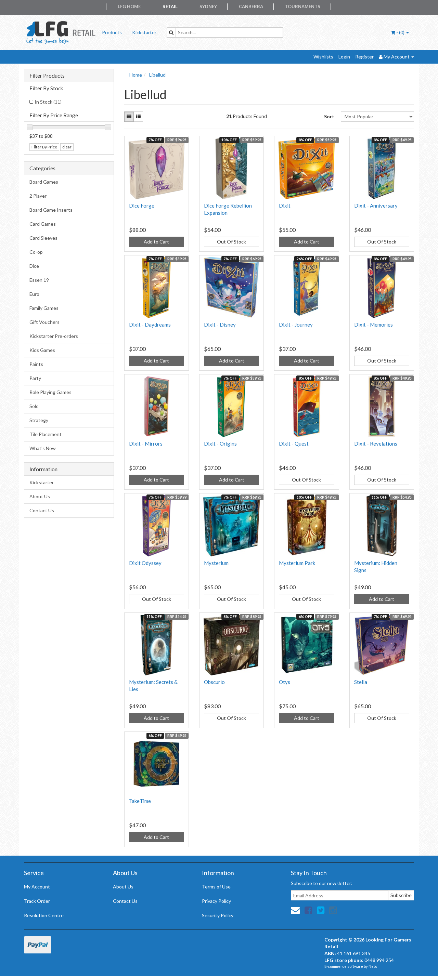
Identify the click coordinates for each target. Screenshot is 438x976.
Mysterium (216, 563)
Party (35, 378)
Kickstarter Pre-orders (53, 336)
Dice (34, 266)
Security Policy (217, 915)
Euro (34, 294)
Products (112, 32)
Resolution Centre (44, 915)
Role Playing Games (50, 392)
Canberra (251, 6)
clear (67, 146)
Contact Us (41, 510)
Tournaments (302, 6)
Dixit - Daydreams (150, 324)
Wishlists (323, 57)
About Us (39, 496)
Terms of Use (216, 886)
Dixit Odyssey (145, 563)
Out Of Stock (231, 242)
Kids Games (42, 350)
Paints (36, 364)
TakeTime (140, 801)
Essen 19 (39, 280)
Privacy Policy (216, 901)
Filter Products (47, 75)
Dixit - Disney (220, 324)
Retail (170, 6)
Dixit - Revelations (375, 443)
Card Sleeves (43, 238)
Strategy (38, 420)
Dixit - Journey (296, 324)
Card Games (42, 224)
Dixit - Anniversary (376, 205)
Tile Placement (45, 434)
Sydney (208, 6)
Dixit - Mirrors (146, 443)
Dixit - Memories (373, 324)
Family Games (44, 308)
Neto (373, 966)
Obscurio (214, 682)
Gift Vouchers (44, 322)
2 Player (38, 196)
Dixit (285, 205)
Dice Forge (141, 205)
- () (400, 32)
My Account (37, 886)
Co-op (36, 252)
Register (364, 57)
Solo (34, 406)
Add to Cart (156, 242)
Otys (284, 682)
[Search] (171, 32)
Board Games (43, 182)
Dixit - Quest (294, 443)
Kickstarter (144, 32)
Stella (360, 682)
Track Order (37, 901)
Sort (329, 116)
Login (344, 57)
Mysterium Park (297, 563)
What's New (42, 448)
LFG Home (129, 6)
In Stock (48, 102)
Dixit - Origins (220, 443)
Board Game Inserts (51, 210)
